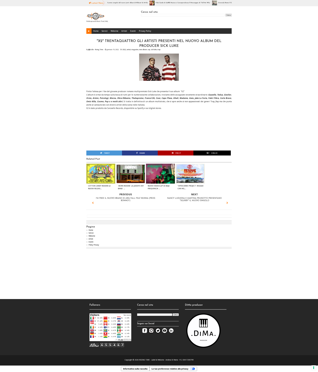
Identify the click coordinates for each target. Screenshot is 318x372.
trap (159, 49)
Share (142, 153)
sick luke (154, 49)
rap (149, 49)
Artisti (124, 31)
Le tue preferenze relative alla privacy (170, 369)
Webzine (114, 31)
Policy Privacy (94, 245)
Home (96, 31)
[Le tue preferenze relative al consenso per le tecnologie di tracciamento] (313, 367)
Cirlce (214, 153)
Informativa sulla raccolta (135, 369)
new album (143, 49)
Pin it (178, 153)
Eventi (133, 31)
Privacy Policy (145, 31)
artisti (129, 49)
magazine (134, 49)
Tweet (107, 153)
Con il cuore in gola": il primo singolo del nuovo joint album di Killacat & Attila (111, 2)
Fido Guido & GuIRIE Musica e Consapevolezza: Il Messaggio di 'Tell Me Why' (174, 2)
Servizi (105, 31)
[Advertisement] (159, 271)
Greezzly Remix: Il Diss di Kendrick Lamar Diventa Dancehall (231, 2)
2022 (124, 49)
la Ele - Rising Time (96, 49)
